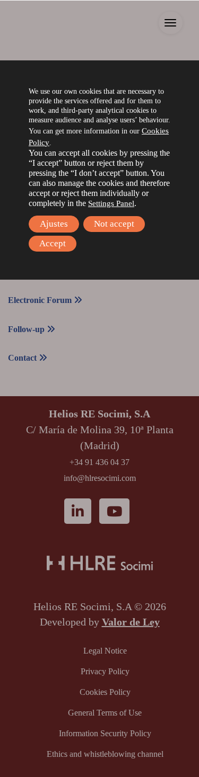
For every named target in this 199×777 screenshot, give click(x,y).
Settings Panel (111, 203)
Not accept (114, 224)
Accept (52, 243)
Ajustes (54, 224)
